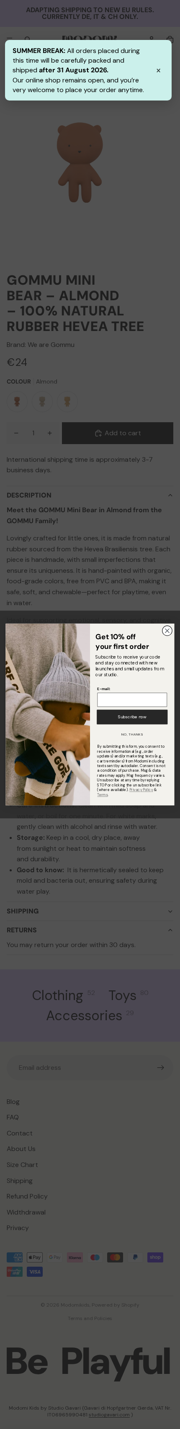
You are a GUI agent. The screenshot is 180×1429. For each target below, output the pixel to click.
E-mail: (103, 688)
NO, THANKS (132, 734)
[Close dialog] (167, 631)
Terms (102, 794)
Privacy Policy (141, 789)
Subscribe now (132, 717)
